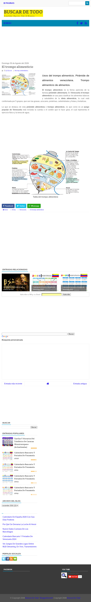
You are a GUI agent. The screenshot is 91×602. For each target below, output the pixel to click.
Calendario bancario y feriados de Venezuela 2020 (24, 455)
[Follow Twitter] (81, 23)
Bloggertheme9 (46, 598)
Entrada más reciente (13, 384)
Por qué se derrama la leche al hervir (19, 524)
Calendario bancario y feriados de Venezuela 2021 (24, 467)
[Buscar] (87, 3)
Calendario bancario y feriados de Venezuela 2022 (24, 479)
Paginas (9, 3)
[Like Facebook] (77, 23)
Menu (8, 23)
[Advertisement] (45, 44)
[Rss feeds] (86, 23)
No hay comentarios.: (22, 70)
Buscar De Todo (32, 598)
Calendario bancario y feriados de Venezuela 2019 (24, 490)
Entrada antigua (80, 384)
